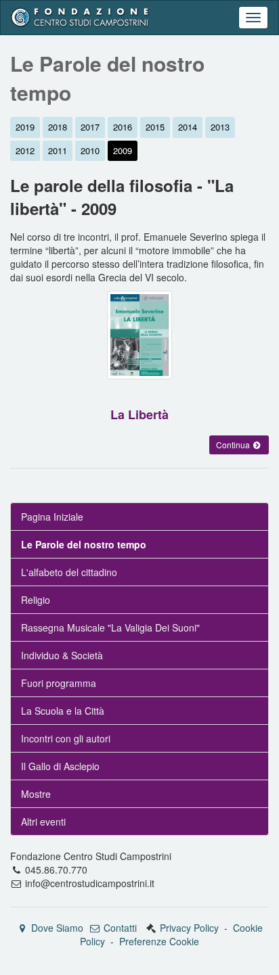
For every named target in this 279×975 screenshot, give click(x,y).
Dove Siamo (55, 927)
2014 (187, 126)
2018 (57, 126)
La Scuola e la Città (62, 710)
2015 (155, 126)
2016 (122, 126)
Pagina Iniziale (52, 516)
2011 (57, 150)
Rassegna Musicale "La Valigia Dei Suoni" (110, 627)
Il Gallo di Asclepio (60, 766)
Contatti (119, 927)
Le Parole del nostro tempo (83, 544)
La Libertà (139, 414)
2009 (122, 150)
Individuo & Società (62, 655)
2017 (90, 126)
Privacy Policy (189, 927)
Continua (234, 444)
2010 (90, 150)
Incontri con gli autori (65, 738)
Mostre (36, 794)
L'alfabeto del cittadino (69, 572)
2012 (25, 150)
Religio (35, 600)
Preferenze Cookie (159, 941)
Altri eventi (43, 821)
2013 (220, 126)
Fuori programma (58, 683)
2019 (25, 126)
